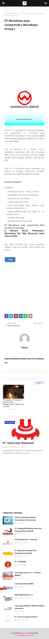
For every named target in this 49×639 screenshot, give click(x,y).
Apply (10, 259)
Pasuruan (15, 13)
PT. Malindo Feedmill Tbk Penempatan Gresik (25, 551)
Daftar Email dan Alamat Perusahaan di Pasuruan (25, 518)
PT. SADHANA (20, 561)
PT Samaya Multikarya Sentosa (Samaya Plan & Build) (28, 529)
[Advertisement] (24, 58)
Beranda (8, 13)
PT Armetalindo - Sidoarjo (26, 539)
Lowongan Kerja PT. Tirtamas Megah (28, 573)
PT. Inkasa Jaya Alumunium (18, 442)
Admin (24, 347)
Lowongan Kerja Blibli (24, 583)
